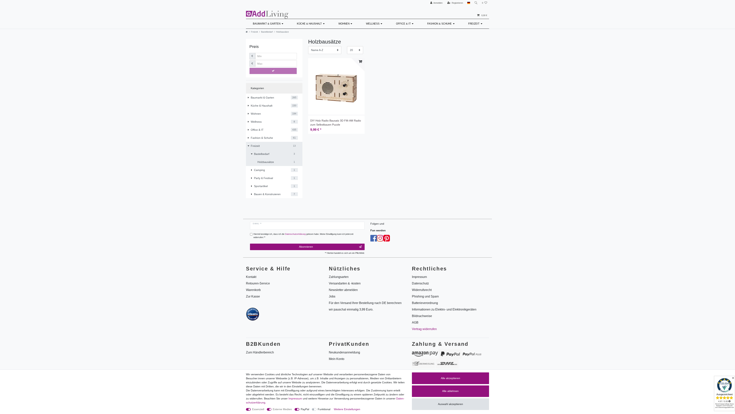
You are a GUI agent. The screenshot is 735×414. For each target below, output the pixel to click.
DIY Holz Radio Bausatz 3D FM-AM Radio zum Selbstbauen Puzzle (335, 122)
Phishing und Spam (425, 296)
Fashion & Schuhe (439, 23)
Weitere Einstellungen (347, 409)
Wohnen (344, 23)
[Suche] (476, 3)
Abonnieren (306, 246)
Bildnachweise (422, 316)
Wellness (373, 23)
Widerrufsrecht (422, 290)
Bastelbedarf (267, 32)
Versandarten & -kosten (345, 283)
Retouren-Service (258, 283)
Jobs (332, 296)
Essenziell (258, 409)
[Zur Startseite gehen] (247, 32)
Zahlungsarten (339, 276)
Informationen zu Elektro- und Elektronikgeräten (444, 309)
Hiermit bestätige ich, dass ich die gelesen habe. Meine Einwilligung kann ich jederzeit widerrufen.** (303, 235)
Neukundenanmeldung (344, 352)
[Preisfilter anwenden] (273, 71)
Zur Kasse (253, 296)
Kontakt (251, 276)
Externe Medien (282, 409)
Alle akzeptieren (450, 378)
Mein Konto (336, 359)
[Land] (468, 3)
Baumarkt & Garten (266, 23)
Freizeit (473, 23)
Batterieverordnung (425, 303)
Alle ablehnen (450, 391)
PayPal (305, 409)
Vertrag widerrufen (424, 329)
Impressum (295, 398)
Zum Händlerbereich (260, 352)
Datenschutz (420, 283)
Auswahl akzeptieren (450, 404)
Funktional (324, 409)
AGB (415, 322)
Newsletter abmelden (343, 290)
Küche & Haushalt (309, 23)
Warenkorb (253, 290)
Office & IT (403, 23)
